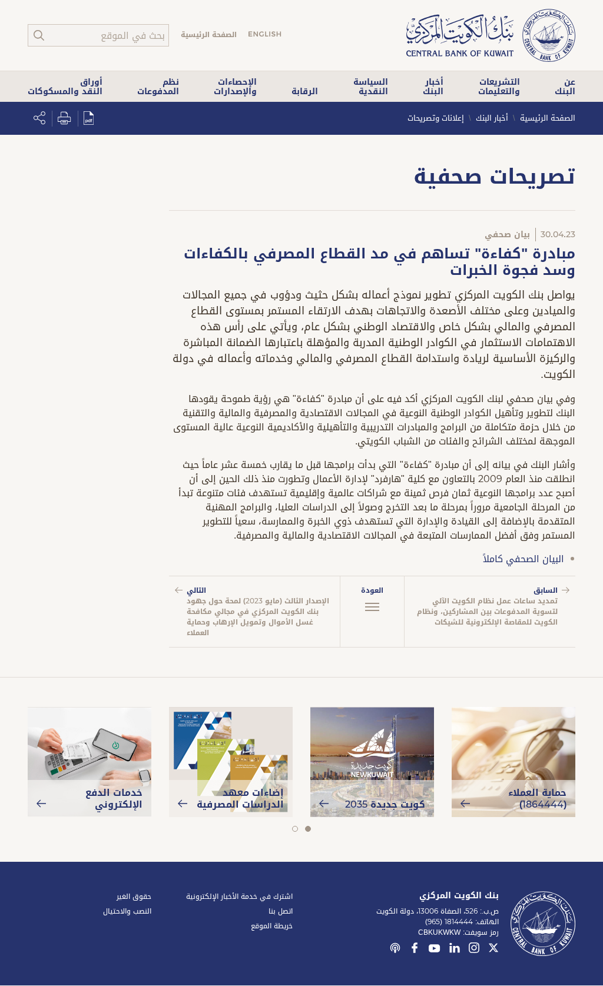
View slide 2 (294, 829)
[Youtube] (434, 951)
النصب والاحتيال (127, 911)
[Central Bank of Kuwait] (490, 36)
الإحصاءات (235, 86)
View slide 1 (307, 829)
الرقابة (304, 91)
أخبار (433, 86)
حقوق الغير (134, 896)
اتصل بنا (281, 911)
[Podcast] (395, 949)
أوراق (65, 86)
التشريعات (499, 86)
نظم (158, 86)
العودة (372, 590)
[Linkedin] (454, 949)
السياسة (370, 86)
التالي (258, 611)
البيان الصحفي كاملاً (523, 559)
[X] (493, 949)
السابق (487, 606)
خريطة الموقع (272, 926)
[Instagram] (474, 949)
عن (565, 86)
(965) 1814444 (449, 921)
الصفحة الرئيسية (209, 34)
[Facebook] (414, 949)
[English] (265, 36)
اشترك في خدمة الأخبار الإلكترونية (239, 896)
